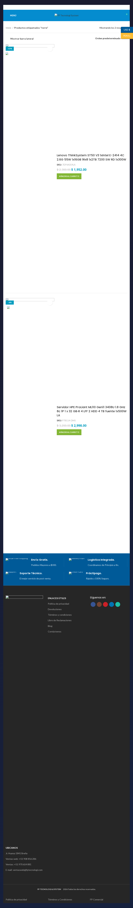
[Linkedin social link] (68, 7)
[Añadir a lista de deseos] (50, 49)
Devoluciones (55, 609)
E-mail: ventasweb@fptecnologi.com (24, 869)
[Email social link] (64, 7)
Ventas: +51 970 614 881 (18, 864)
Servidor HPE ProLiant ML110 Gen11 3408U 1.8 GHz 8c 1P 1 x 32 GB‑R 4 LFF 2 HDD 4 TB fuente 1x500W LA (92, 411)
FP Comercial (96, 899)
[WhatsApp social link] (72, 7)
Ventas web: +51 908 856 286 (21, 858)
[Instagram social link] (99, 604)
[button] (69, 176)
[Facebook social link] (61, 7)
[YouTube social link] (105, 604)
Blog (50, 626)
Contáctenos (54, 631)
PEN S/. (126, 35)
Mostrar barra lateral (22, 38)
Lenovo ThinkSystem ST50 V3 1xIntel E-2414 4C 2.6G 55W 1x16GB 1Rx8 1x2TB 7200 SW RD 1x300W (91, 157)
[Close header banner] (129, 3)
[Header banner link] (61, 3)
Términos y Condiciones (60, 899)
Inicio (9, 27)
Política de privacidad (58, 603)
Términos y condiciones (60, 614)
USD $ (125, 29)
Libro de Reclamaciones (60, 620)
